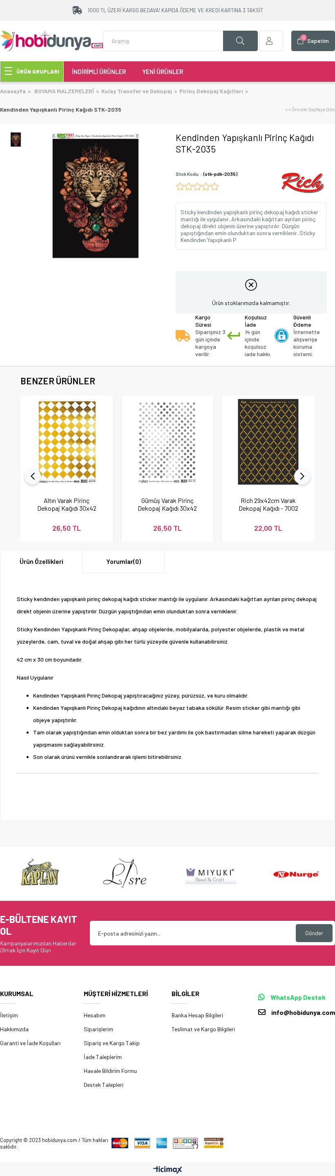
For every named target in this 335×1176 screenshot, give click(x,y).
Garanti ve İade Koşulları (30, 1042)
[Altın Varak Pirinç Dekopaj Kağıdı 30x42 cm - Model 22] (67, 442)
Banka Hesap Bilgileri (197, 1015)
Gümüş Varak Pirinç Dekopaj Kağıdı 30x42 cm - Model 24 (167, 504)
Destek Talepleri (103, 1084)
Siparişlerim (98, 1029)
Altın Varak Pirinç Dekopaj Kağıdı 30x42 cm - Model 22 (66, 504)
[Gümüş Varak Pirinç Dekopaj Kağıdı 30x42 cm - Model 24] (168, 442)
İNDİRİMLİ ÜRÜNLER (99, 71)
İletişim (9, 1015)
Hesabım (94, 1015)
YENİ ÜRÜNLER (162, 71)
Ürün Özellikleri (41, 561)
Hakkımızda (14, 1029)
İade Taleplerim (103, 1056)
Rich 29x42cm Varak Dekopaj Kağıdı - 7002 (268, 504)
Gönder (314, 932)
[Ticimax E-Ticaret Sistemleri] (167, 1170)
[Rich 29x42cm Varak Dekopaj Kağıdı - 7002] (268, 442)
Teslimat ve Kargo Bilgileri (203, 1029)
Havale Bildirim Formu (110, 1070)
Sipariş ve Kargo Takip (112, 1042)
